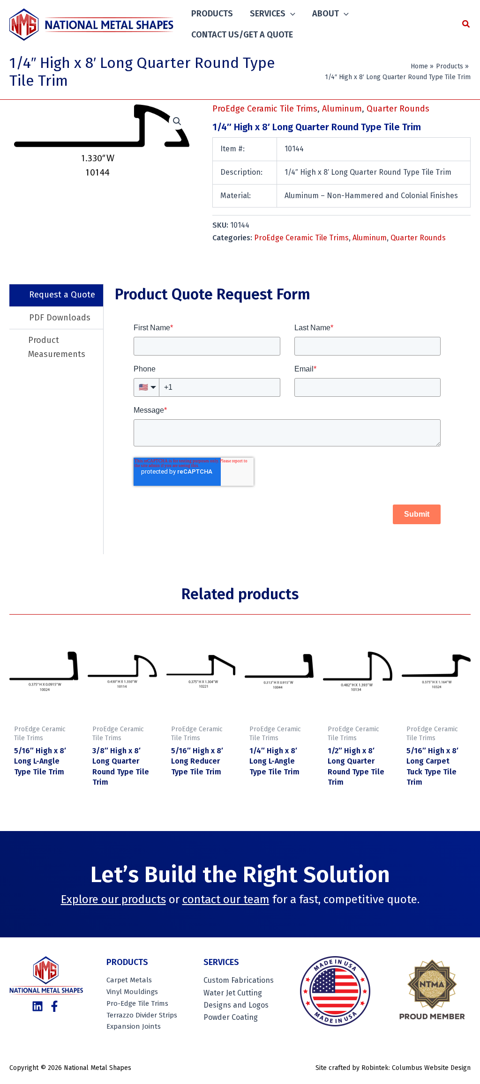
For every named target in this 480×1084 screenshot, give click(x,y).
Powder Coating (230, 1017)
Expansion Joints (133, 1026)
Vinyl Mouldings (132, 991)
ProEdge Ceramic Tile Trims (264, 109)
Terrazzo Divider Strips (141, 1015)
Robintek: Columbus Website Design (416, 1068)
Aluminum (342, 109)
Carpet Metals (129, 980)
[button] (290, 13)
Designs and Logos (236, 1005)
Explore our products (113, 899)
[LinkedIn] (37, 1006)
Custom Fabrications (238, 980)
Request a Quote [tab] (62, 295)
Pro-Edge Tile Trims (137, 1003)
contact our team (226, 899)
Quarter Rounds (398, 109)
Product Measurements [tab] (56, 347)
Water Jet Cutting (232, 992)
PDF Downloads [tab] (59, 317)
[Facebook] (54, 1006)
